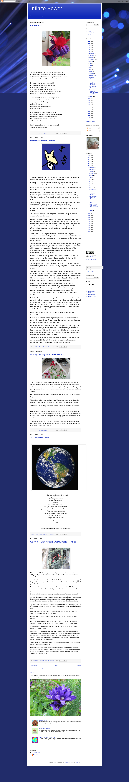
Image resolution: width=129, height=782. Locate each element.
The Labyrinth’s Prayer (39, 438)
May (90, 67)
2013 (89, 113)
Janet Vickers (36, 752)
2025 (89, 43)
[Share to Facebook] (65, 133)
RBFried (67, 762)
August (91, 61)
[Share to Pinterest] (66, 133)
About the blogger (92, 34)
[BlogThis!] (61, 133)
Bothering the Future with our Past (47, 737)
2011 (89, 117)
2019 (89, 101)
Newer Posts (34, 665)
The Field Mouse (92, 298)
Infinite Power (46, 8)
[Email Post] (57, 133)
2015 (89, 109)
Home (56, 665)
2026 (89, 41)
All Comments (91, 131)
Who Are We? (34, 673)
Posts (89, 128)
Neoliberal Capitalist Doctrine (42, 141)
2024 (89, 45)
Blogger (77, 762)
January (91, 96)
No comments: (51, 133)
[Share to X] (63, 133)
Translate (92, 271)
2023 (89, 47)
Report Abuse (90, 121)
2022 (89, 49)
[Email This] (60, 133)
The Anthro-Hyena (92, 294)
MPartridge (36, 754)
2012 (89, 115)
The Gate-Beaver (43, 720)
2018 (89, 103)
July (90, 63)
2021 (89, 51)
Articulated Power (92, 33)
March (90, 71)
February (91, 73)
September (92, 59)
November (92, 55)
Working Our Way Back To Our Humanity (47, 354)
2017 (89, 105)
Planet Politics (36, 25)
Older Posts (78, 665)
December (92, 53)
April (90, 69)
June (90, 65)
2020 (89, 98)
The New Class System (44, 728)
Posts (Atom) (40, 668)
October (91, 57)
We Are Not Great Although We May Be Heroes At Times (54, 542)
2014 (89, 111)
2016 (89, 107)
